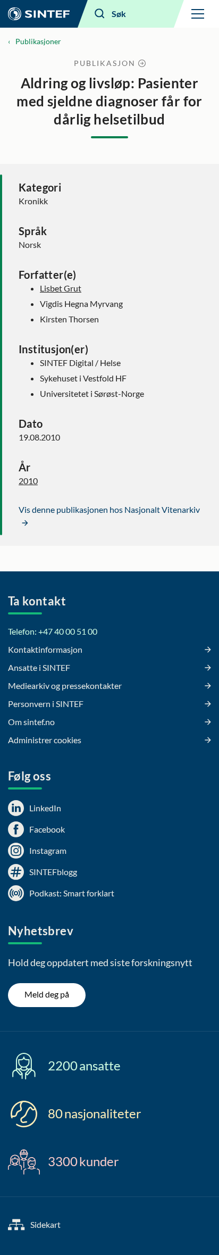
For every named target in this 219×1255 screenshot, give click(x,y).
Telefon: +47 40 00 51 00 (52, 631)
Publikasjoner (38, 41)
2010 (28, 481)
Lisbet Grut (60, 288)
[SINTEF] (39, 14)
